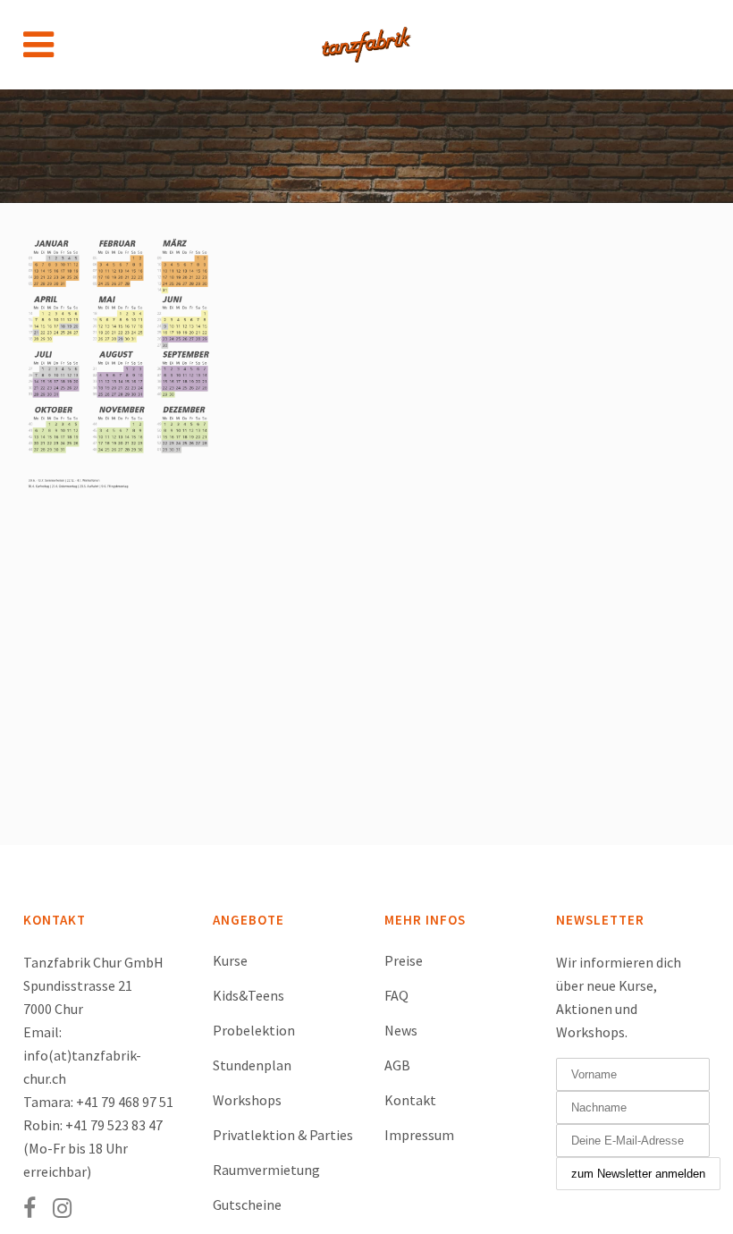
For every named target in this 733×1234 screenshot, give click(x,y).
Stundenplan (252, 1065)
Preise (403, 960)
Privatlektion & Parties (283, 1135)
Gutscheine (247, 1204)
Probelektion (254, 1030)
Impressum (419, 1135)
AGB (397, 1065)
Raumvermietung (266, 1170)
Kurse (230, 960)
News (400, 1030)
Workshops (247, 1100)
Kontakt (410, 1100)
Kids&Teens (248, 995)
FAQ (396, 995)
